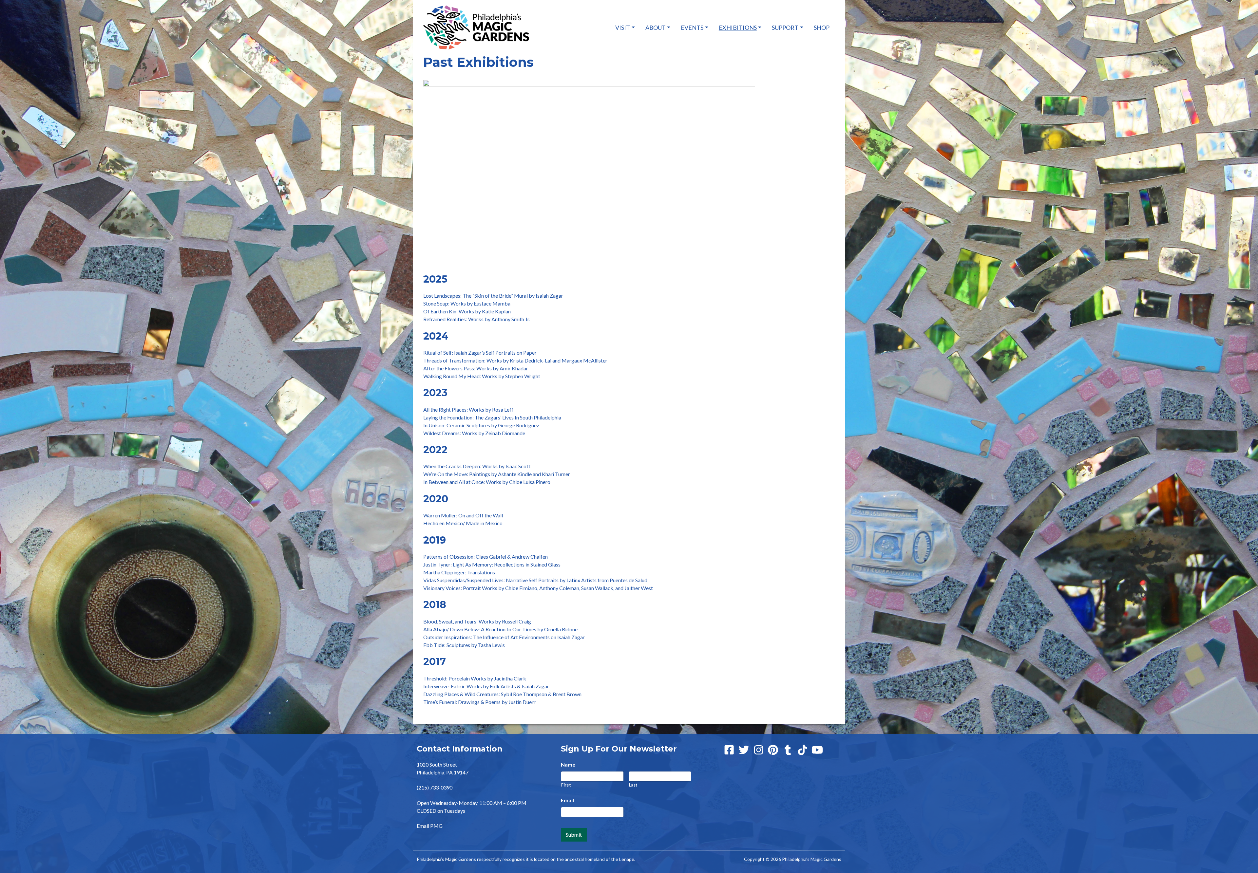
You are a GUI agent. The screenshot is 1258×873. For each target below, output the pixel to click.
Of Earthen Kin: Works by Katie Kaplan (467, 311)
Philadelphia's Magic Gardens (811, 859)
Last (633, 785)
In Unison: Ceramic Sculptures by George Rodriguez (481, 425)
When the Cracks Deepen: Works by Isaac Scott (476, 466)
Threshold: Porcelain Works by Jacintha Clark (474, 678)
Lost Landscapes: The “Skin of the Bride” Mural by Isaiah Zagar (493, 295)
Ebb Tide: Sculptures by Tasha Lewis (464, 645)
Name (568, 764)
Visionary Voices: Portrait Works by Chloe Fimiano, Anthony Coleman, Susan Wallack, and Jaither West (538, 588)
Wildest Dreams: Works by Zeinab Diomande (474, 433)
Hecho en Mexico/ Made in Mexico (463, 523)
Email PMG (430, 826)
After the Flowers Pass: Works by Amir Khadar (475, 368)
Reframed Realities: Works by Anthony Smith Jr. (476, 319)
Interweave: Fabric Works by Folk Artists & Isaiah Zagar (486, 686)
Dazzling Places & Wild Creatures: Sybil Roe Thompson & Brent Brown (502, 694)
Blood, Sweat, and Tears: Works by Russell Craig (477, 621)
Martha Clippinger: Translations (459, 572)
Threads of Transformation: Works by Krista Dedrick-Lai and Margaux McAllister (515, 360)
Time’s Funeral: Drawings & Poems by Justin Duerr (479, 702)
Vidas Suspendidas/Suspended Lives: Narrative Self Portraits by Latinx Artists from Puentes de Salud (535, 580)
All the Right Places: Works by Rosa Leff (468, 409)
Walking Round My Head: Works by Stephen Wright (481, 376)
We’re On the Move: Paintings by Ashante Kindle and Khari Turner (496, 474)
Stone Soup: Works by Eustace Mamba (466, 303)
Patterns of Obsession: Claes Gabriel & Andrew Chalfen (485, 556)
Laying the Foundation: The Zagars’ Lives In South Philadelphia (492, 417)
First (566, 785)
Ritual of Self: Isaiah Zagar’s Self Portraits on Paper (480, 352)
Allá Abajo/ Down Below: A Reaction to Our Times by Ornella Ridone (500, 629)
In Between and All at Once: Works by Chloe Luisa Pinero (486, 482)
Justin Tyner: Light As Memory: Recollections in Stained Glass (492, 564)
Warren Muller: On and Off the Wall (463, 515)
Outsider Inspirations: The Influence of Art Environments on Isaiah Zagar (504, 637)
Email (567, 800)
